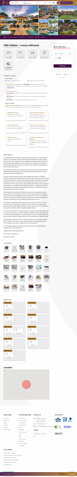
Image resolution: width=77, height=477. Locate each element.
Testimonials (7, 429)
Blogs (5, 423)
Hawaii (20, 427)
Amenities (30, 37)
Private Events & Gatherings (11, 460)
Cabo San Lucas (23, 432)
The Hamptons (23, 420)
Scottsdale (21, 446)
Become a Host (67, 2)
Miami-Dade (22, 418)
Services (6, 425)
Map (43, 37)
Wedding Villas (7, 464)
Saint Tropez (22, 439)
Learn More (61, 474)
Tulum (20, 434)
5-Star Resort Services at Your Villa (12, 455)
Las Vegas (21, 429)
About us (6, 418)
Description (22, 37)
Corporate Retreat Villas (10, 462)
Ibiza (20, 436)
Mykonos (21, 441)
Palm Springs (22, 425)
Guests (51, 2)
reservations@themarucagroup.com (45, 426)
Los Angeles (22, 423)
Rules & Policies (12, 37)
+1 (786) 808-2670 (41, 424)
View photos (6, 32)
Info (5, 37)
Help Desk (6, 420)
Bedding (37, 37)
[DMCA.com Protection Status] (58, 433)
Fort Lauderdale (23, 443)
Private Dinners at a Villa (10, 457)
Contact (6, 427)
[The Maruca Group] (5, 2)
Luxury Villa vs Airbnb (9, 453)
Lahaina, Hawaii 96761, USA (12, 47)
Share (59, 74)
